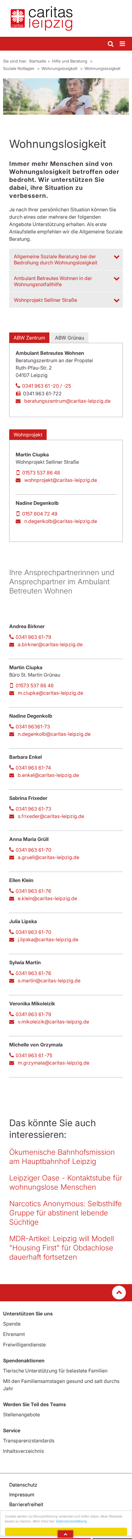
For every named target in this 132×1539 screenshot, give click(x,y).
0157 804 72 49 (39, 514)
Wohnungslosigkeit (60, 68)
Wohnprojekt (28, 435)
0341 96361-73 (33, 726)
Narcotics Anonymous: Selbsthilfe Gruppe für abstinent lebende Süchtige (65, 1212)
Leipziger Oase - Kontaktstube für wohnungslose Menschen (65, 1182)
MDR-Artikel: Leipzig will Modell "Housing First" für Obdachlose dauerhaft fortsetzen (61, 1247)
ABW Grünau (69, 338)
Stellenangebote (21, 1414)
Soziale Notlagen (19, 68)
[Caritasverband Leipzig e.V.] (66, 18)
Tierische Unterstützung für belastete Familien (55, 1371)
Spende (12, 1324)
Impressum (21, 1494)
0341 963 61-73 (33, 809)
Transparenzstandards (28, 1440)
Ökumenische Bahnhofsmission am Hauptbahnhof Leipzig (62, 1157)
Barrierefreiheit (26, 1504)
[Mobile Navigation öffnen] (123, 44)
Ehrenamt (14, 1334)
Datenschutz (23, 1485)
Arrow (65, 1534)
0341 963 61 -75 (34, 1055)
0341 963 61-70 (33, 850)
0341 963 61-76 (33, 891)
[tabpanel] (66, 96)
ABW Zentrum (29, 338)
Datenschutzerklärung (71, 1521)
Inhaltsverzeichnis (23, 1451)
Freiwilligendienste (24, 1344)
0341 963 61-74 (33, 768)
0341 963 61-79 (33, 637)
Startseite (37, 61)
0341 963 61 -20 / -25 (46, 386)
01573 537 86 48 (41, 473)
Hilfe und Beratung (70, 61)
